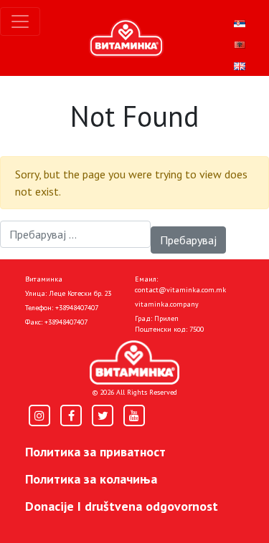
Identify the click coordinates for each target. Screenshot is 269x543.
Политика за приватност (95, 451)
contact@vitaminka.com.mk (180, 289)
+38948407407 (76, 307)
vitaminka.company (167, 304)
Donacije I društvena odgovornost (121, 506)
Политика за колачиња (91, 479)
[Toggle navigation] (20, 21)
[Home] (134, 362)
